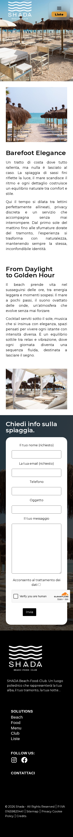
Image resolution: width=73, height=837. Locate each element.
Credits (21, 816)
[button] (59, 8)
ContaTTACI (23, 773)
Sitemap (32, 811)
